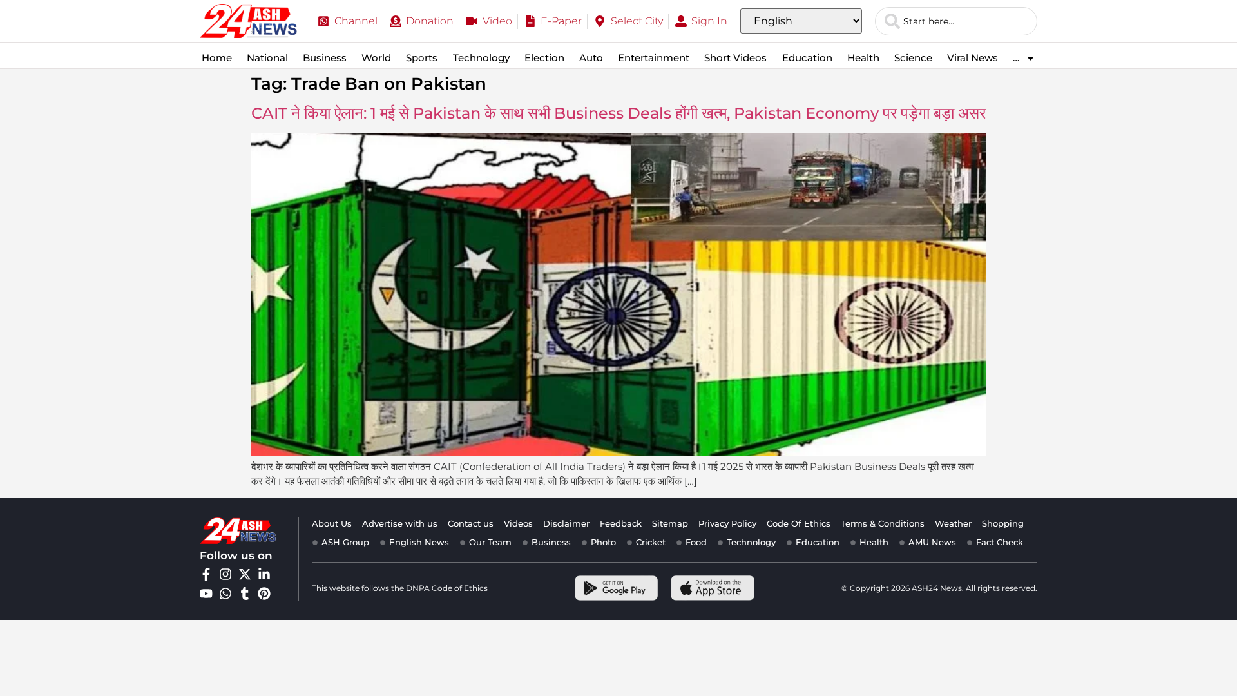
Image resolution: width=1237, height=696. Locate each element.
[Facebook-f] (206, 574)
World (376, 58)
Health (863, 58)
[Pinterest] (264, 593)
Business (325, 58)
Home (217, 58)
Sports (421, 58)
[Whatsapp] (225, 593)
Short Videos (735, 58)
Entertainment (653, 58)
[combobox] (956, 21)
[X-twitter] (244, 574)
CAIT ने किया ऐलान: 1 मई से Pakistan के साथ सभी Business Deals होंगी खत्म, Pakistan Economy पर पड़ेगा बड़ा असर (618, 113)
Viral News (972, 58)
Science (913, 58)
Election (544, 58)
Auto (591, 58)
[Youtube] (206, 593)
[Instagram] (225, 574)
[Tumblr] (244, 593)
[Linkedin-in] (264, 574)
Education (807, 58)
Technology (481, 58)
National (267, 58)
